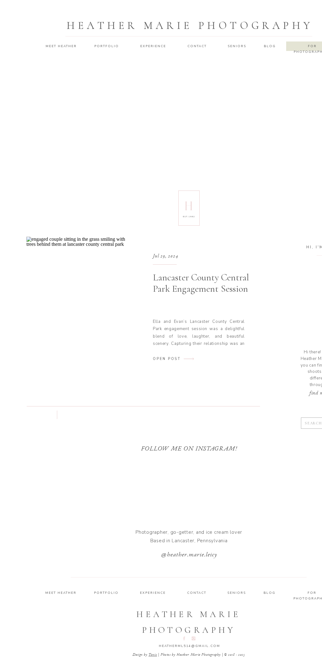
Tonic (152, 655)
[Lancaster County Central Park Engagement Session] (80, 305)
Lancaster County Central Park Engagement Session (201, 283)
